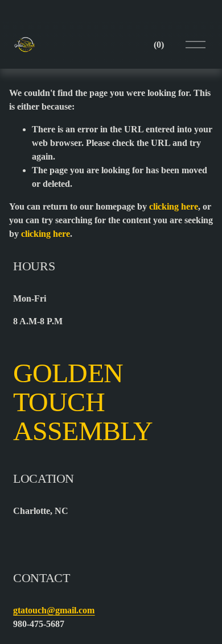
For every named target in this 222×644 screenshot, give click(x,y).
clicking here (173, 206)
